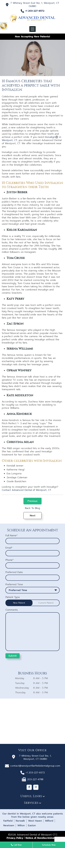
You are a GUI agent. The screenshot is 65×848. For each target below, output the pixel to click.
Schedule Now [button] (49, 844)
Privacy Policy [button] (15, 838)
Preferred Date (14, 572)
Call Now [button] (17, 844)
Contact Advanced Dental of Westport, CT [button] (26, 490)
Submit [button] (12, 656)
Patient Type (12, 597)
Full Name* (11, 535)
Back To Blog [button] (32, 508)
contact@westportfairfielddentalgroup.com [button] (35, 766)
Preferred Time (14, 584)
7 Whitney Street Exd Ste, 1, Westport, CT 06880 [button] (34, 4)
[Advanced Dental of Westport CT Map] (32, 721)
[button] (3, 25)
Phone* (9, 560)
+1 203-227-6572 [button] (34, 11)
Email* (8, 547)
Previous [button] (32, 501)
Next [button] (32, 515)
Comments (11, 610)
